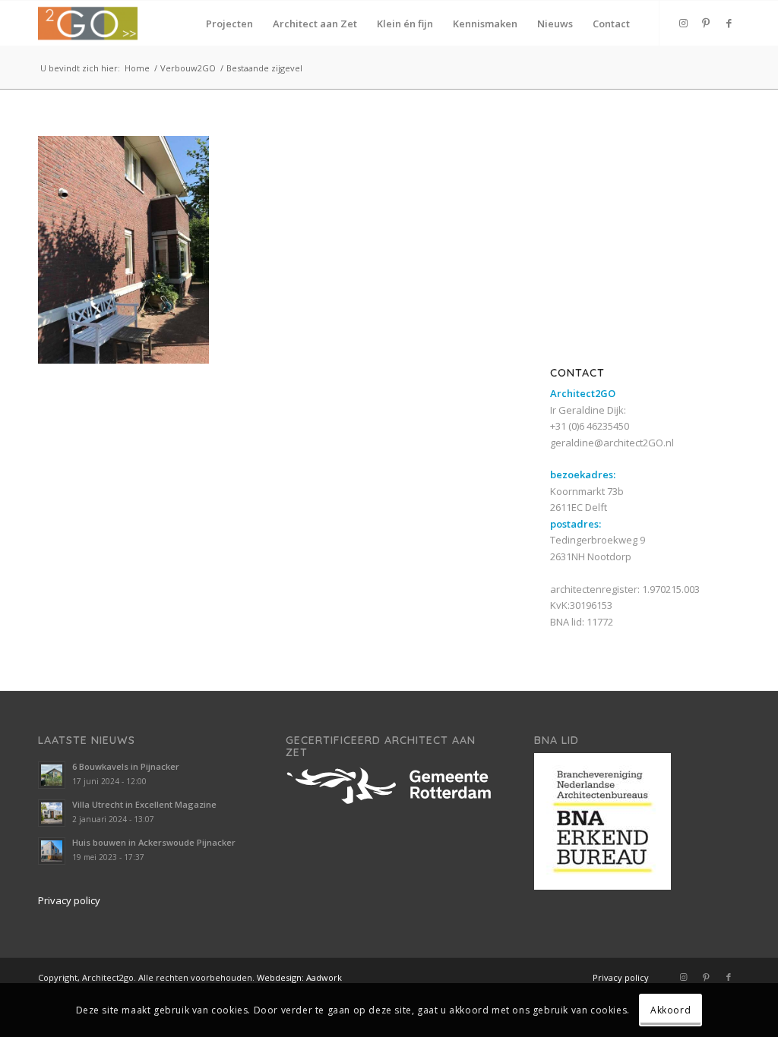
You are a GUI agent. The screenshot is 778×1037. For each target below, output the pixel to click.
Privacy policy (69, 900)
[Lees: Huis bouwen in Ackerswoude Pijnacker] (51, 851)
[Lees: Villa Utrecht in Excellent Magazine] (51, 813)
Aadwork (324, 977)
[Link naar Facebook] (728, 22)
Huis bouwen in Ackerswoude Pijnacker (154, 842)
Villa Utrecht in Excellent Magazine (144, 804)
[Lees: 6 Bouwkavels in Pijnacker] (51, 775)
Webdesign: (280, 977)
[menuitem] (229, 23)
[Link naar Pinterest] (705, 22)
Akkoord (670, 1010)
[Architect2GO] (88, 23)
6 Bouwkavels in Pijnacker (125, 766)
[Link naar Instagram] (683, 22)
